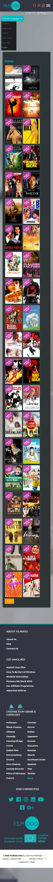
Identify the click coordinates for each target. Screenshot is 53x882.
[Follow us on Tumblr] (22, 808)
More (30, 778)
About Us (11, 639)
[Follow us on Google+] (30, 808)
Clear (4, 47)
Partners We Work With (19, 681)
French (10, 778)
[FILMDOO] (26, 823)
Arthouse (11, 722)
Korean (31, 741)
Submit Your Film (15, 667)
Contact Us (12, 648)
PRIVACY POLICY (36, 859)
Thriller (31, 773)
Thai (29, 768)
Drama (10, 759)
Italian (30, 731)
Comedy (10, 736)
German (31, 722)
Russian (31, 750)
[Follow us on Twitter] (11, 800)
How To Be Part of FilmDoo (20, 672)
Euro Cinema (13, 764)
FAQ (8, 644)
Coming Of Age (14, 741)
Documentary (14, 755)
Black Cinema (13, 727)
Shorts (31, 755)
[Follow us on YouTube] (41, 800)
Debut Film (12, 750)
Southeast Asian (36, 759)
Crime (9, 745)
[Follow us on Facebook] (18, 800)
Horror (31, 727)
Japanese (32, 736)
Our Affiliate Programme (20, 686)
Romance (32, 745)
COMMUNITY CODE (26, 862)
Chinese (10, 731)
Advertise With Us (16, 690)
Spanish (31, 764)
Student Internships (17, 676)
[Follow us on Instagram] (26, 800)
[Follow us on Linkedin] (33, 800)
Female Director (15, 768)
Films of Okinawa (15, 773)
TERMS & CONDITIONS (11, 859)
